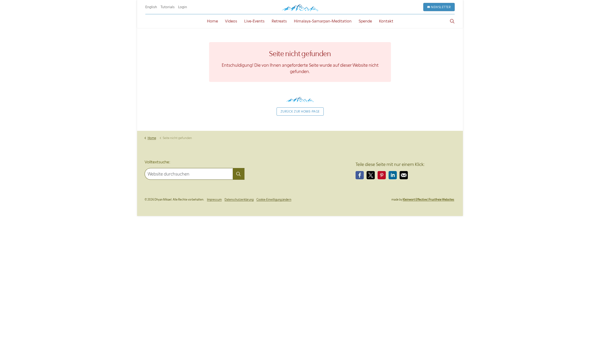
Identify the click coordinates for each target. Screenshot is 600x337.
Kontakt (386, 21)
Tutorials (168, 7)
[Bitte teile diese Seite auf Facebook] (360, 175)
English (151, 7)
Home (212, 21)
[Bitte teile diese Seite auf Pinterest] (382, 175)
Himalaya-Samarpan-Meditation (323, 21)
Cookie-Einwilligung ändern (273, 199)
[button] (238, 174)
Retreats (279, 21)
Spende (365, 21)
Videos (231, 21)
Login (182, 7)
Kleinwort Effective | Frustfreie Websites (428, 199)
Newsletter (441, 7)
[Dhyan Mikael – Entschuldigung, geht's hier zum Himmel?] (300, 7)
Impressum (214, 199)
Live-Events (254, 21)
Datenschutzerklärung (239, 199)
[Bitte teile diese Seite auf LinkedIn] (393, 175)
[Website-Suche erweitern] (452, 21)
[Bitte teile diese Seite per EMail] (404, 175)
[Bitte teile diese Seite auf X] (371, 175)
